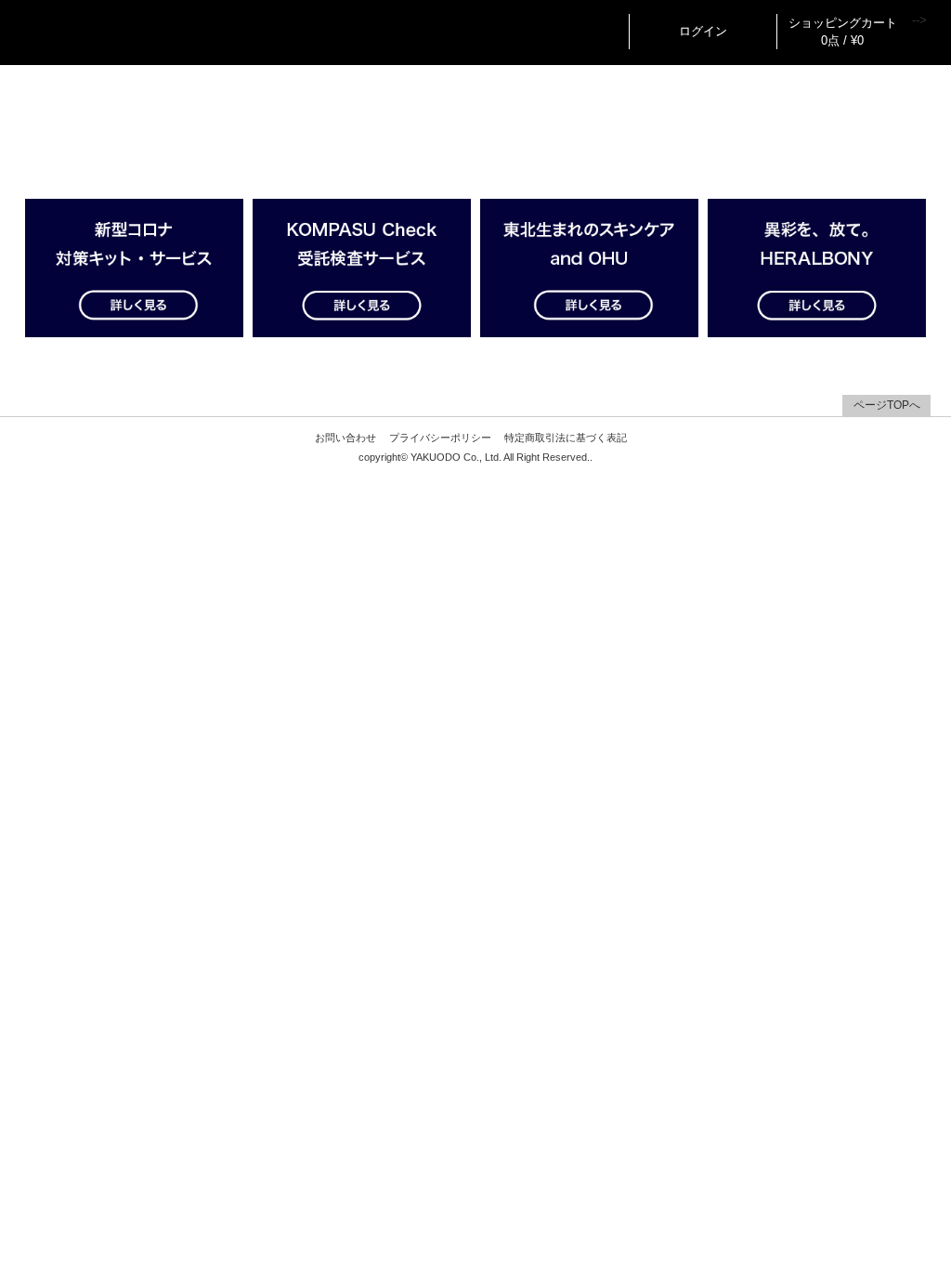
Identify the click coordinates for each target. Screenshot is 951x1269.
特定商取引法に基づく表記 (565, 437)
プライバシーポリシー (440, 437)
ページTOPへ (886, 405)
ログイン (703, 31)
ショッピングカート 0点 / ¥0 (842, 31)
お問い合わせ (345, 437)
